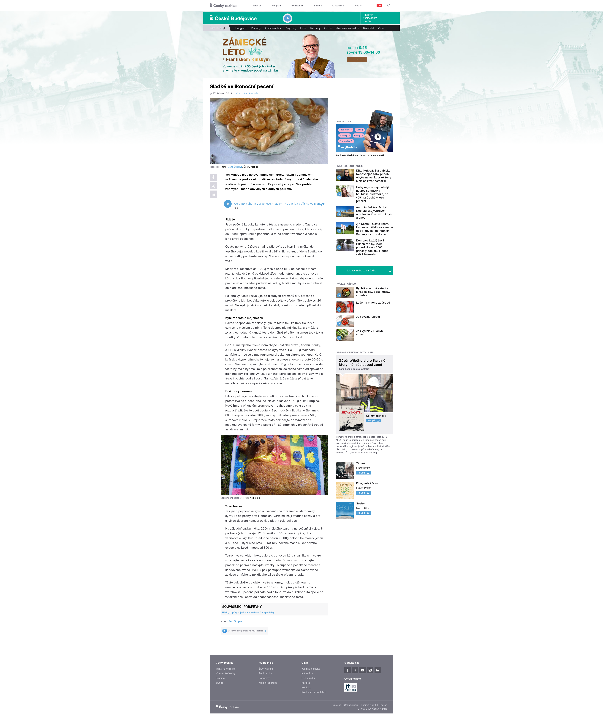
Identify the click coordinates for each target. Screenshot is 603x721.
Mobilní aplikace (268, 682)
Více (382, 28)
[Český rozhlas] (223, 5)
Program (276, 5)
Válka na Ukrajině (226, 668)
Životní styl (217, 28)
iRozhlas (257, 5)
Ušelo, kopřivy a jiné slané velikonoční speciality (248, 612)
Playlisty (290, 28)
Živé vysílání (345, 141)
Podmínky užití (368, 705)
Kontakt (368, 28)
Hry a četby (344, 130)
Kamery (367, 21)
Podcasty (264, 678)
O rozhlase (338, 5)
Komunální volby (225, 673)
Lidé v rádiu (308, 678)
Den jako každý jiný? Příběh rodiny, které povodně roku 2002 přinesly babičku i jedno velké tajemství (372, 247)
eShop (219, 682)
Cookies (336, 705)
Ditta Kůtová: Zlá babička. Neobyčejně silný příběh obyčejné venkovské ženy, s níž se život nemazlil (374, 176)
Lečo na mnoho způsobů (373, 302)
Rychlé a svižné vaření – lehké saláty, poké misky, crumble (373, 292)
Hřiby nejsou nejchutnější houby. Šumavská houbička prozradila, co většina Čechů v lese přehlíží (373, 194)
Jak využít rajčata (368, 316)
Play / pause (228, 204)
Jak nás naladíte (348, 28)
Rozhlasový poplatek (314, 692)
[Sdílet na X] (213, 185)
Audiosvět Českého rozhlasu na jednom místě (360, 155)
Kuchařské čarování (247, 93)
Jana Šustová (235, 167)
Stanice (318, 5)
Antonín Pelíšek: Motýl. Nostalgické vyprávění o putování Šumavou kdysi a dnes (374, 212)
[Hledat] (389, 5)
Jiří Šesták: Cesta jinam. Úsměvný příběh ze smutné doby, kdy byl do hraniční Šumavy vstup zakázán (374, 229)
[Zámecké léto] (301, 54)
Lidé (303, 28)
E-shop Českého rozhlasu (355, 352)
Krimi (358, 130)
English (383, 705)
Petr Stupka (235, 621)
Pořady (256, 28)
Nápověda (307, 673)
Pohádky (343, 135)
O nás (328, 28)
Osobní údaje (351, 705)
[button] (322, 204)
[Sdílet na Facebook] (213, 177)
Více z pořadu (346, 283)
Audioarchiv (370, 18)
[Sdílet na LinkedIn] (213, 194)
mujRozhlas (297, 5)
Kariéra (306, 682)
